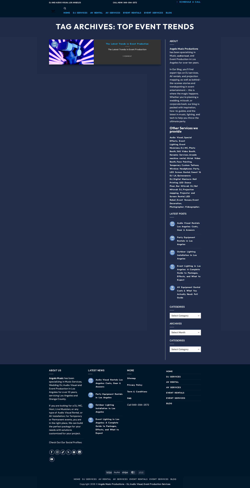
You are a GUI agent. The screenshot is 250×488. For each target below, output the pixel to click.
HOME (169, 371)
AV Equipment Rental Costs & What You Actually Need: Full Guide (188, 292)
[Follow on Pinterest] (74, 452)
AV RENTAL (172, 382)
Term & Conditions (137, 391)
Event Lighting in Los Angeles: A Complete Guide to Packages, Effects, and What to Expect (189, 273)
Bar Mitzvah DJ (184, 186)
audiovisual (183, 55)
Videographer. (192, 207)
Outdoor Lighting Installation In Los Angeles (187, 255)
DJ (182, 148)
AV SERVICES (173, 387)
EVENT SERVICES (175, 398)
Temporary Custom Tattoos (184, 165)
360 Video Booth (186, 151)
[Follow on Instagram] (57, 452)
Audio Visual (176, 137)
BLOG (169, 403)
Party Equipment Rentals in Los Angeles (186, 241)
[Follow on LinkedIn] (79, 452)
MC (186, 148)
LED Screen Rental (180, 172)
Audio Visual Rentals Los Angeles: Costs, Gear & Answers (188, 226)
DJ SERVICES (173, 376)
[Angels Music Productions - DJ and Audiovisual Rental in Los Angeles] (53, 11)
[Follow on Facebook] (51, 452)
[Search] (65, 8)
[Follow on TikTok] (62, 452)
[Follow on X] (68, 452)
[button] (66, 12)
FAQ (129, 398)
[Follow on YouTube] (51, 459)
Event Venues (184, 200)
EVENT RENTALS (175, 392)
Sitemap (131, 378)
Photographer (177, 207)
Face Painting (184, 161)
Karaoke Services (179, 155)
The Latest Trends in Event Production (127, 43)
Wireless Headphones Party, (185, 168)
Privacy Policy (134, 385)
